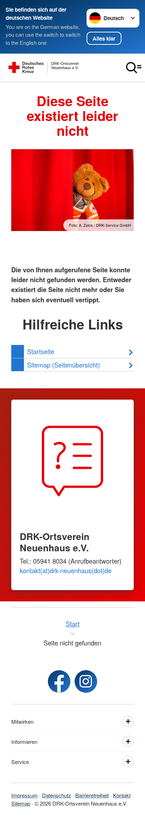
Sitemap (20, 803)
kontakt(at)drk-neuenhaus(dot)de (66, 570)
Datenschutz (56, 795)
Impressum (24, 795)
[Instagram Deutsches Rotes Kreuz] (86, 681)
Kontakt (122, 795)
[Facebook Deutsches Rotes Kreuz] (59, 681)
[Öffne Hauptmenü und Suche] (133, 67)
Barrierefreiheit (92, 795)
